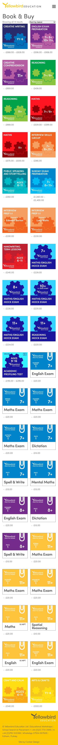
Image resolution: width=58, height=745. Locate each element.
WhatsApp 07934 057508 (35, 733)
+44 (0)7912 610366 (11, 733)
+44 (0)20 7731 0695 (41, 730)
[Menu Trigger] (54, 6)
